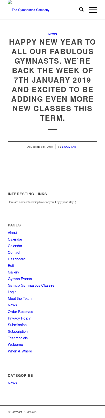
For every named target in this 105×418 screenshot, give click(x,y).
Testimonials (18, 337)
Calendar (15, 239)
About (12, 232)
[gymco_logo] (43, 9)
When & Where (20, 350)
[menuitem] (79, 9)
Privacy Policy (19, 318)
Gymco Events (20, 278)
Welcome (15, 344)
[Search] (79, 9)
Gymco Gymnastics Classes (31, 285)
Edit (11, 265)
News (52, 34)
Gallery (13, 271)
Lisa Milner (70, 146)
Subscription (18, 331)
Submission (17, 324)
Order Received (20, 311)
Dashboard (16, 258)
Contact (14, 252)
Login (12, 291)
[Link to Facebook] (93, 411)
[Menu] (90, 9)
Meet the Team (20, 298)
